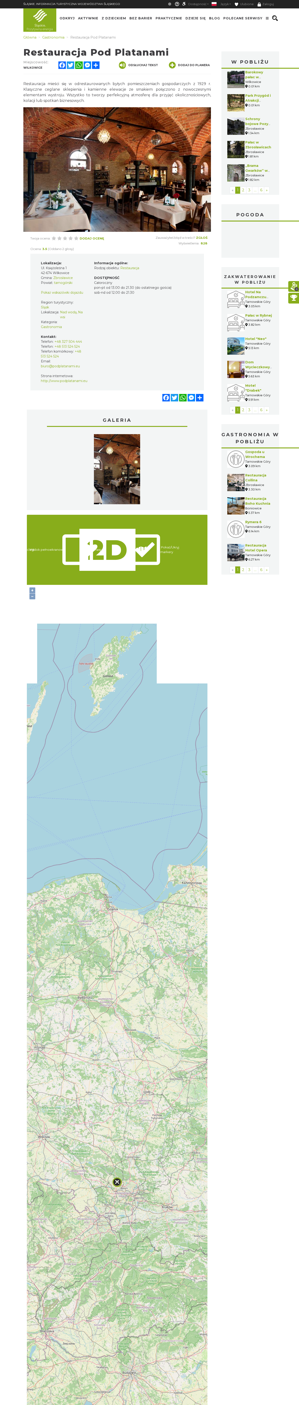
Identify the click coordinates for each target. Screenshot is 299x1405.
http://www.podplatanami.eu (64, 381)
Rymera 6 (253, 522)
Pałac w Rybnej (258, 315)
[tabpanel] (117, 470)
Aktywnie (88, 18)
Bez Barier (140, 18)
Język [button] (225, 4)
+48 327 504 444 (68, 342)
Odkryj (67, 18)
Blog (214, 18)
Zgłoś (201, 238)
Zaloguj (268, 4)
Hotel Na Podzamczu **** (255, 297)
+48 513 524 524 (67, 346)
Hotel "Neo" (256, 339)
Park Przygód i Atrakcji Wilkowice (258, 100)
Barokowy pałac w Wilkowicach (256, 77)
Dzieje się (195, 18)
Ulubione (246, 4)
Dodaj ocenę (92, 238)
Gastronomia (51, 327)
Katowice (250, 240)
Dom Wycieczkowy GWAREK (257, 367)
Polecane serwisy (243, 18)
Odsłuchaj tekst (143, 65)
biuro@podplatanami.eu (60, 366)
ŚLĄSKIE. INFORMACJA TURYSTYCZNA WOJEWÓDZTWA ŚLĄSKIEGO (71, 4)
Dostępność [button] (197, 4)
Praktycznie (169, 18)
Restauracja (129, 268)
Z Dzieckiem (114, 18)
